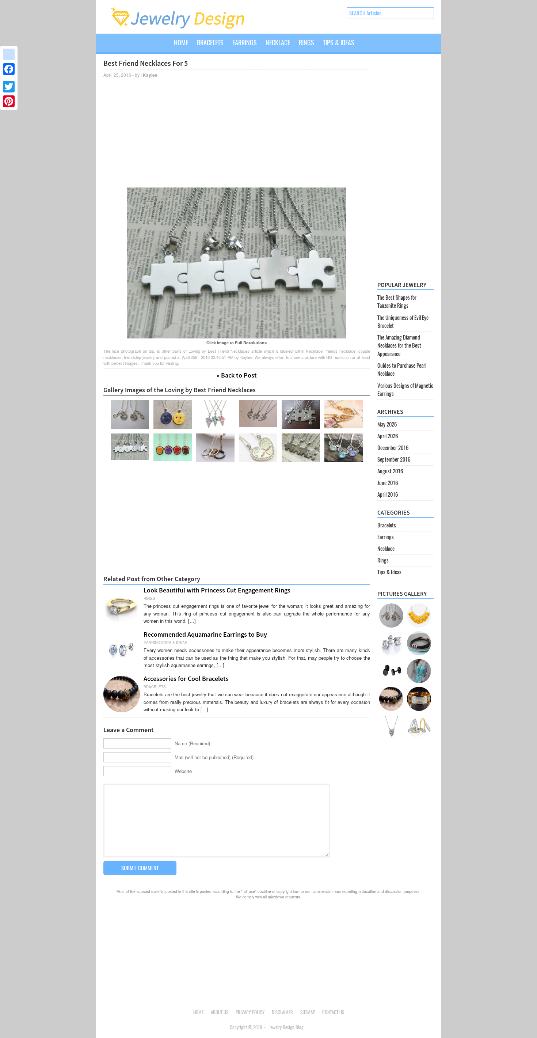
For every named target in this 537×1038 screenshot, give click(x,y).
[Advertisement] (236, 132)
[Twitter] (8, 86)
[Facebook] (8, 69)
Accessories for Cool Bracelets (186, 678)
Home (181, 42)
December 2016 (392, 447)
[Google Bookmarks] (8, 54)
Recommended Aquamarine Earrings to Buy (205, 634)
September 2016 (393, 459)
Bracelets (210, 42)
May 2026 (387, 424)
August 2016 (390, 471)
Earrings (244, 42)
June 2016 (387, 482)
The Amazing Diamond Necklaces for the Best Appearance (399, 345)
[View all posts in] (363, 48)
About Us (219, 1012)
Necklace (278, 42)
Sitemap (307, 1012)
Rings (306, 42)
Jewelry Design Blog (286, 1027)
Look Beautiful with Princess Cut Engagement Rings (217, 590)
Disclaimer (282, 1012)
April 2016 (387, 494)
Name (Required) (192, 743)
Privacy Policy (250, 1012)
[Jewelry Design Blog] (184, 27)
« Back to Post (237, 375)
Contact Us (333, 1012)
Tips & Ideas (338, 42)
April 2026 (387, 436)
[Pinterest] (8, 101)
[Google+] (8, 77)
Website (183, 771)
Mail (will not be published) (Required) (214, 757)
